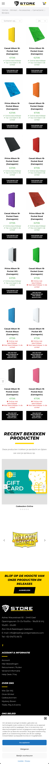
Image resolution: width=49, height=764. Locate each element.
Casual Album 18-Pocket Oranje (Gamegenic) (37, 106)
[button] (45, 718)
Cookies (21, 761)
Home (5, 10)
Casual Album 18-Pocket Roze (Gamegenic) (37, 392)
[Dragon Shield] (24, 540)
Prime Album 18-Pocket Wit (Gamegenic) (12, 271)
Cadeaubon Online (24, 506)
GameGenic (38, 10)
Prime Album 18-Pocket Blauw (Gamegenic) (12, 106)
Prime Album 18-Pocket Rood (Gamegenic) (36, 216)
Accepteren (24, 742)
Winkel (13, 10)
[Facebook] (3, 645)
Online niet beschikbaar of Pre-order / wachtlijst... (37, 295)
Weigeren (24, 749)
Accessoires (24, 10)
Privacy (27, 761)
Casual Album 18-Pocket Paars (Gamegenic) (12, 216)
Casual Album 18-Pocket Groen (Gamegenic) (37, 271)
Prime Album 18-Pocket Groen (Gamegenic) (36, 51)
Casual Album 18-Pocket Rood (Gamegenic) (37, 161)
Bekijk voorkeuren (24, 755)
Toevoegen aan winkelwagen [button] (12, 71)
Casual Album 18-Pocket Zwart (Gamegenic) (12, 392)
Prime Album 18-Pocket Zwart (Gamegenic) (12, 161)
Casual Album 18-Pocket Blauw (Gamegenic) (12, 332)
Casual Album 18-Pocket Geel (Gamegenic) (12, 51)
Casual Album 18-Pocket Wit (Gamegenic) (37, 332)
